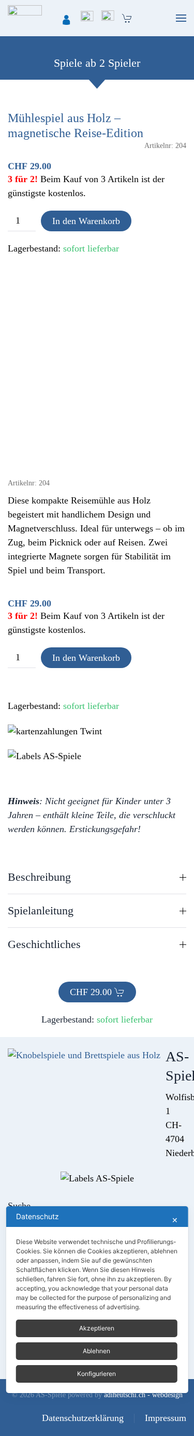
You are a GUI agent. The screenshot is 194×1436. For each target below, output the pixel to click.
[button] (181, 18)
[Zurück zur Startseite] (25, 18)
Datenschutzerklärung (83, 1418)
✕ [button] (175, 1220)
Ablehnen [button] (96, 1351)
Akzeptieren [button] (96, 1328)
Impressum (165, 1418)
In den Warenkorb (86, 221)
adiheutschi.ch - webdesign (143, 1395)
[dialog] (97, 1299)
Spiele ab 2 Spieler (97, 62)
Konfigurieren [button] (96, 1374)
